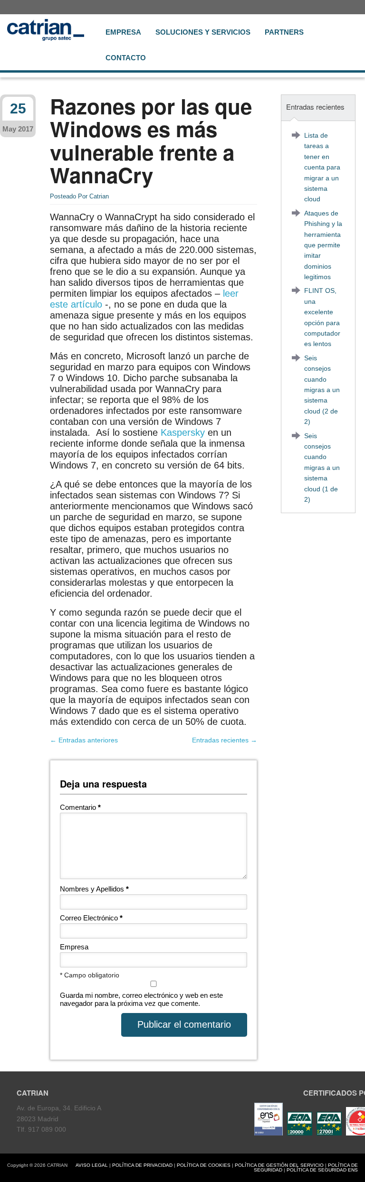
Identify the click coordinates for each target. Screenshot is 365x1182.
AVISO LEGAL (92, 1165)
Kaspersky (183, 432)
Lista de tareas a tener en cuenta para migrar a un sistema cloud (322, 167)
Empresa (123, 32)
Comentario (80, 807)
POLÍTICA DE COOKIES (204, 1165)
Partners (284, 32)
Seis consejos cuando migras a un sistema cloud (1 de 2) (322, 467)
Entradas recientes (224, 740)
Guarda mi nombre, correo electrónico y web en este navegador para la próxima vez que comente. (141, 999)
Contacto (126, 58)
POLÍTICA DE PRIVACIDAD (142, 1165)
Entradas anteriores (84, 740)
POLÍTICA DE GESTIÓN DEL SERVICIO (279, 1165)
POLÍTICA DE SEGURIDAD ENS (322, 1170)
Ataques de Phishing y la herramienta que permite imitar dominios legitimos (323, 245)
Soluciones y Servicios (202, 32)
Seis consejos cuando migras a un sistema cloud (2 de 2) (322, 389)
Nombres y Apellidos (94, 889)
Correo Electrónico (91, 918)
